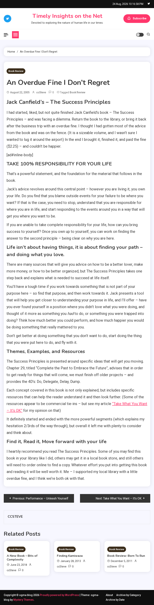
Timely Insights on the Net (67, 16)
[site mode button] (140, 35)
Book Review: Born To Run (126, 556)
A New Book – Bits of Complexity (22, 557)
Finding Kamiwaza (70, 556)
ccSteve (41, 92)
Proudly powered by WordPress (60, 595)
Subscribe (139, 18)
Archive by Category (128, 595)
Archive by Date (115, 599)
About (109, 595)
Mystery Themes (23, 599)
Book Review (15, 71)
